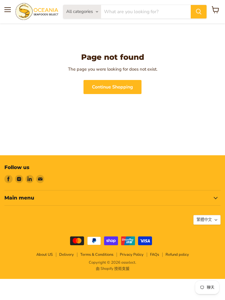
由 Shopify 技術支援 (112, 268)
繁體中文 (204, 219)
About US (44, 254)
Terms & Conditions (96, 254)
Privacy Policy (132, 254)
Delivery (66, 254)
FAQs (154, 254)
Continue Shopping (112, 87)
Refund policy (177, 254)
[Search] (199, 11)
